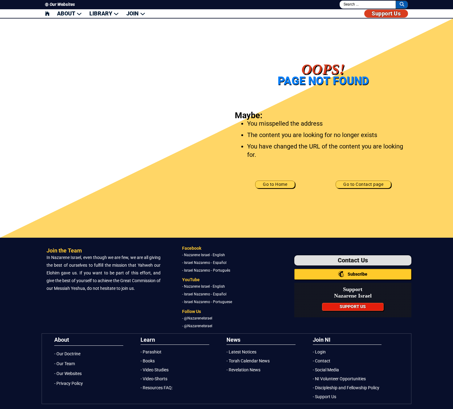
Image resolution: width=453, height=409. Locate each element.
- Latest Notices (241, 352)
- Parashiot (151, 352)
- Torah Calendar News (248, 361)
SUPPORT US (353, 306)
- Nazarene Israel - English (203, 255)
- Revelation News (243, 370)
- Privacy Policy (68, 383)
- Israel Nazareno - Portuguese (207, 302)
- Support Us (324, 396)
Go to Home (275, 184)
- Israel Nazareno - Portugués (206, 270)
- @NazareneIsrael (197, 318)
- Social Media (326, 370)
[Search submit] (402, 4)
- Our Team (64, 363)
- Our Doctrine (67, 354)
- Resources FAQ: (157, 387)
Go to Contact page (363, 184)
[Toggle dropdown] (79, 13)
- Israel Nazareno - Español (204, 263)
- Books (148, 361)
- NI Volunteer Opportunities (339, 379)
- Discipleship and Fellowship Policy (346, 387)
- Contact (321, 361)
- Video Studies (155, 370)
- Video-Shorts (154, 379)
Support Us (386, 13)
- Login (319, 352)
